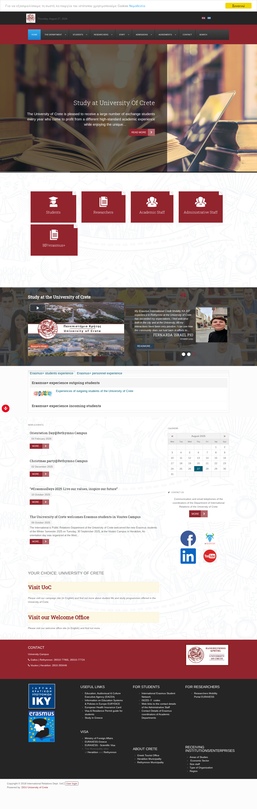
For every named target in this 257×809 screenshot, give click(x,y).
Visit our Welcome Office (58, 617)
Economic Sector (199, 760)
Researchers (103, 212)
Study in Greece (94, 717)
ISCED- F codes (151, 700)
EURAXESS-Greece (96, 741)
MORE (195, 513)
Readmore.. (144, 346)
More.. (36, 446)
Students (53, 212)
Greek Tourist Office (148, 755)
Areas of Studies (199, 757)
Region (194, 771)
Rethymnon (110, 752)
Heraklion (93, 752)
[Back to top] (105, 802)
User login (71, 783)
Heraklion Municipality (149, 758)
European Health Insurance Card (103, 707)
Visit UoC (39, 587)
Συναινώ (238, 5)
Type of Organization (201, 767)
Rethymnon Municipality (150, 762)
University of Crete (38, 787)
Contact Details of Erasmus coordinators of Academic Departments (157, 714)
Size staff (195, 764)
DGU (25, 787)
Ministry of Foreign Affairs (99, 738)
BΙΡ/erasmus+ (54, 245)
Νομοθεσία (137, 6)
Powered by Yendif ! (39, 346)
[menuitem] (34, 34)
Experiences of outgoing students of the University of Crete (95, 391)
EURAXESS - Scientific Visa (100, 745)
